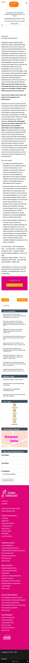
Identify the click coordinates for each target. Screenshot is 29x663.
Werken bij (5, 521)
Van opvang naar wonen (10, 602)
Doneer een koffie (8, 622)
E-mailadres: (5, 471)
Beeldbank (5, 533)
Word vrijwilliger (8, 617)
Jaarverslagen (7, 526)
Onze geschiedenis (8, 523)
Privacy (4, 659)
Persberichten (8, 21)
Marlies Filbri (21, 19)
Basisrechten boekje (9, 555)
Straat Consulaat (19, 21)
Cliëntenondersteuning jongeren (13, 550)
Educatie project (8, 578)
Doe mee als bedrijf (8, 627)
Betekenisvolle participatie (11, 581)
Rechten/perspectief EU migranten (13, 605)
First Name (5, 455)
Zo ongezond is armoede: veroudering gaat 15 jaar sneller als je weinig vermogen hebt (14, 364)
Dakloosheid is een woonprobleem (13, 600)
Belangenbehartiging (9, 568)
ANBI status (6, 528)
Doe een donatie (7, 620)
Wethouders (14, 23)
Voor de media (7, 531)
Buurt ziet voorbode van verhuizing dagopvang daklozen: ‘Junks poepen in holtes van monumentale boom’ (13, 323)
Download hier (14, 285)
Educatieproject (7, 553)
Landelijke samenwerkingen (11, 575)
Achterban (5, 573)
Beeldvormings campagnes (11, 583)
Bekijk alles (6, 561)
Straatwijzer (6, 558)
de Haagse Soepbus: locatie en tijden (13, 379)
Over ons (5, 518)
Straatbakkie (6, 586)
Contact (5, 501)
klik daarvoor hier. (8, 511)
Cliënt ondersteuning (9, 570)
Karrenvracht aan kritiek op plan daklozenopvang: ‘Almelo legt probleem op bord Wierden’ (14, 316)
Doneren (13, 4)
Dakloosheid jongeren (9, 607)
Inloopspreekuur (7, 545)
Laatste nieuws (7, 536)
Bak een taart (6, 625)
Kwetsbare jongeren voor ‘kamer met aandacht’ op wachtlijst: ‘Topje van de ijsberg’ (13, 357)
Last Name (5, 463)
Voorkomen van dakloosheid (12, 597)
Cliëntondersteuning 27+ (10, 548)
